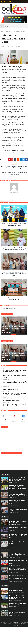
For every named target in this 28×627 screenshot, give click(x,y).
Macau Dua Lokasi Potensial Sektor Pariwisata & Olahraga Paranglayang (16, 597)
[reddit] (18, 159)
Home (1, 31)
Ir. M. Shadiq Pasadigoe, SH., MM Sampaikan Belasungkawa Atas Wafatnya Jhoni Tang (17, 554)
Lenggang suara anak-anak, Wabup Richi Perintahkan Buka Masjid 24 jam (18, 536)
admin (4, 332)
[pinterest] (9, 159)
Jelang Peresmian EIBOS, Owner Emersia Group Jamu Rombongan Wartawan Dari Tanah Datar (17, 570)
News (7, 46)
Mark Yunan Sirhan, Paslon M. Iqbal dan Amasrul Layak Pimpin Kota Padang (18, 562)
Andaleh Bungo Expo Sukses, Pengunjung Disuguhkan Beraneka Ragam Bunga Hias (17, 521)
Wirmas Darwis (12, 524)
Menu (6, 26)
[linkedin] (21, 159)
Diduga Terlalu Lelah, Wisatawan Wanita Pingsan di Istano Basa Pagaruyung (17, 612)
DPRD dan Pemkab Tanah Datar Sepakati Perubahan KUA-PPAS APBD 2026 (18, 502)
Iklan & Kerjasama (8, 623)
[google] (12, 159)
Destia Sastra (4, 44)
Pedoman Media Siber (19, 623)
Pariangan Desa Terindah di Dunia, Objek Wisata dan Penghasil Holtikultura (18, 605)
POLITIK (9, 46)
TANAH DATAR (14, 46)
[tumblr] (15, 159)
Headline (6, 31)
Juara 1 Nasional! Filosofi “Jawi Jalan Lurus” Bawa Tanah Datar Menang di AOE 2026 (17, 479)
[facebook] (26, 159)
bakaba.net (15, 622)
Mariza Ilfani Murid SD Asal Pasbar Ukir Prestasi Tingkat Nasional (14, 172)
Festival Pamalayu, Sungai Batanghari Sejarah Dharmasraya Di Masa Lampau (14, 166)
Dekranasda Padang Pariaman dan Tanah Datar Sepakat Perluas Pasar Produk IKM (18, 509)
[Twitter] (4, 1)
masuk (6, 308)
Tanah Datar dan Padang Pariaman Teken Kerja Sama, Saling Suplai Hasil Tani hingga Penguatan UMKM (14, 274)
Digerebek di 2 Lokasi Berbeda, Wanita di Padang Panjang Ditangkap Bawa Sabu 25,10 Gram (17, 487)
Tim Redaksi (15, 625)
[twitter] (23, 159)
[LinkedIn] (10, 1)
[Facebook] (1, 1)
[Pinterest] (7, 1)
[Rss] (13, 1)
